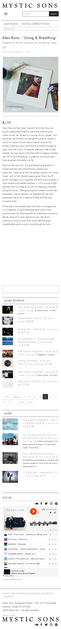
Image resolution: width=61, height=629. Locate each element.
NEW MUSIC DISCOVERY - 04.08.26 (36, 351)
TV (42, 593)
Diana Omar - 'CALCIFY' (30, 318)
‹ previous (16, 396)
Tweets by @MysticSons (12, 579)
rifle (13, 615)
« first (6, 396)
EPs (13, 28)
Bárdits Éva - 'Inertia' (30, 329)
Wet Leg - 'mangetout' (41, 472)
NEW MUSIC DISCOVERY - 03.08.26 (36, 372)
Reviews (7, 28)
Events (48, 593)
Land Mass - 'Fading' (30, 381)
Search (54, 13)
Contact (8, 596)
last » (30, 402)
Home (5, 593)
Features (33, 593)
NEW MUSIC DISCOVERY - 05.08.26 (36, 307)
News (14, 593)
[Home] (29, 5)
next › (22, 402)
